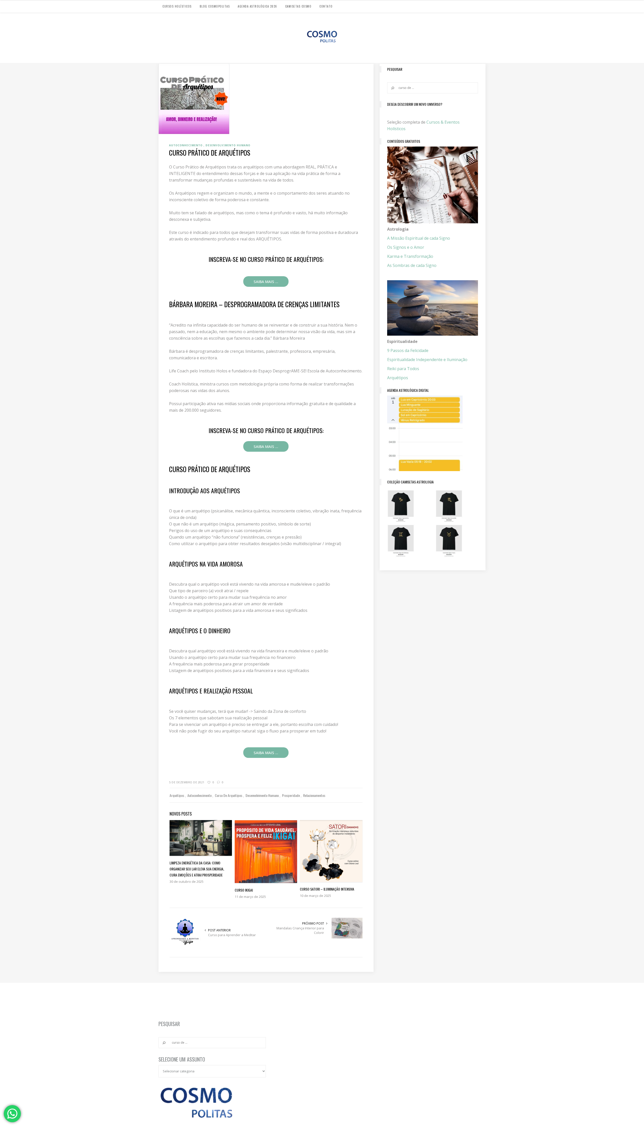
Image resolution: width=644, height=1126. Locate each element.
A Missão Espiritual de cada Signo (418, 238)
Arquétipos (397, 377)
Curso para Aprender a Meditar (232, 935)
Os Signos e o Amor (405, 247)
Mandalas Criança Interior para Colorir (300, 930)
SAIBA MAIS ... (266, 281)
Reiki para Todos (403, 368)
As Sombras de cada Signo (411, 265)
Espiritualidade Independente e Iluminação (427, 359)
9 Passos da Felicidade (407, 350)
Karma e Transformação (410, 256)
